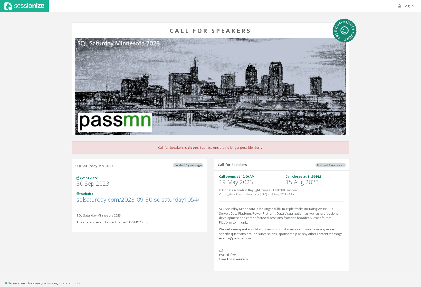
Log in (408, 6)
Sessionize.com (24, 6)
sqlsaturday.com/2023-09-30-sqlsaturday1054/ (138, 199)
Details (78, 283)
